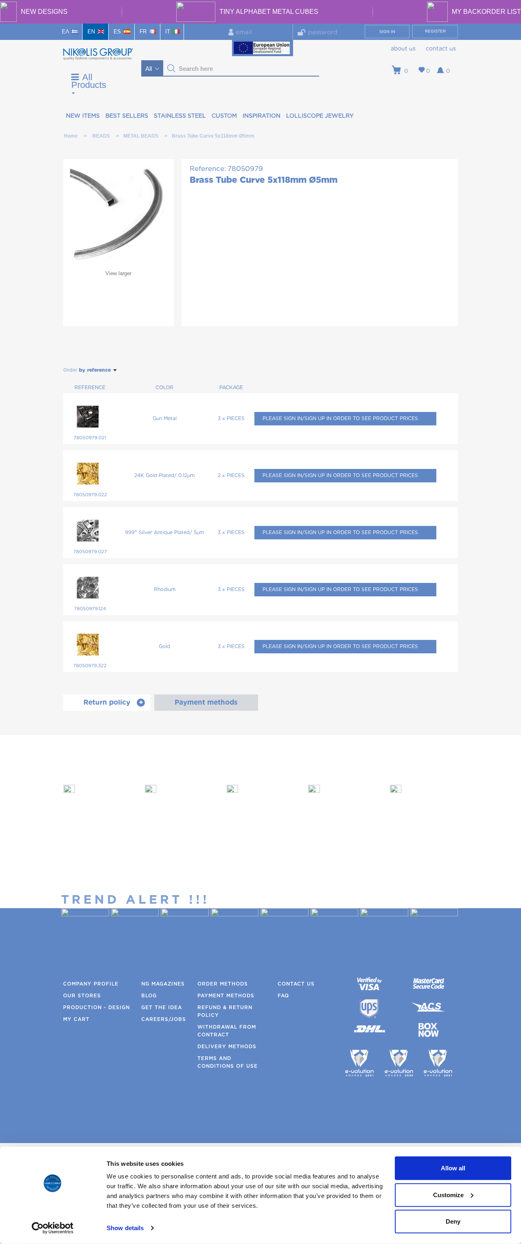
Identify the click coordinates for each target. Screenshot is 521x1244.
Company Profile (90, 983)
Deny (453, 1221)
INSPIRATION (261, 116)
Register (435, 31)
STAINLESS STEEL (180, 116)
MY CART (76, 1019)
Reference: (208, 168)
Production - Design (96, 1007)
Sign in (387, 32)
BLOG (149, 995)
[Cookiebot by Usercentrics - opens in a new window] (52, 1228)
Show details (125, 1227)
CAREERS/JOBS (163, 1019)
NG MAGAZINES (163, 983)
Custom (224, 116)
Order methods (222, 983)
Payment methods (225, 995)
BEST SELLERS (126, 116)
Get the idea (161, 1007)
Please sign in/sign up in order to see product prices (340, 418)
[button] (171, 68)
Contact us (441, 49)
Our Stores (82, 995)
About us (403, 49)
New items (83, 116)
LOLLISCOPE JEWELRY (320, 116)
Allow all (453, 1168)
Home (71, 136)
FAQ (283, 995)
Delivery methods (226, 1046)
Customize (448, 1194)
